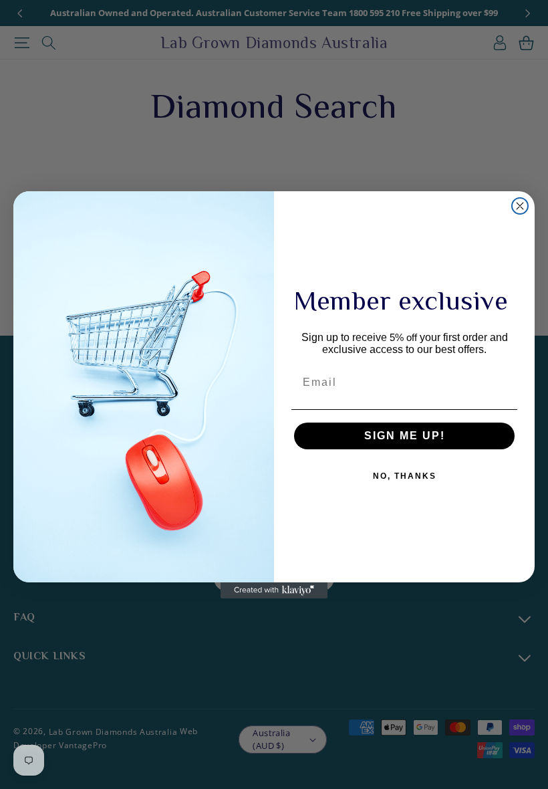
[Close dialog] (520, 206)
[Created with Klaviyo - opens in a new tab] (274, 590)
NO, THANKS (404, 476)
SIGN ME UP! (404, 435)
